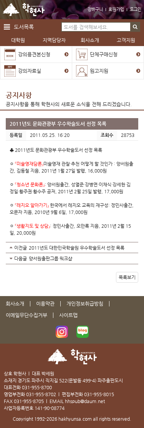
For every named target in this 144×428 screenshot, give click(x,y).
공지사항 (19, 95)
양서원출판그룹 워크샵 (50, 258)
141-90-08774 (50, 408)
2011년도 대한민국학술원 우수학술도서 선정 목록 (76, 247)
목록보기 (127, 277)
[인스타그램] (62, 332)
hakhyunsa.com (75, 418)
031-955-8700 (37, 387)
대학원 (18, 40)
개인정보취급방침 (84, 303)
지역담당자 (54, 40)
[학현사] (24, 9)
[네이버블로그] (82, 332)
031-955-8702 (41, 394)
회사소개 (90, 40)
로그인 (135, 9)
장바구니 (95, 9)
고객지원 (126, 40)
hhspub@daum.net (85, 401)
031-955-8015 (99, 394)
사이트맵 (68, 315)
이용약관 (45, 303)
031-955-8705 (29, 401)
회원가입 (116, 9)
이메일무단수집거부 (26, 315)
